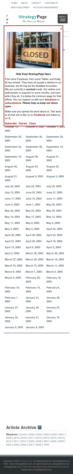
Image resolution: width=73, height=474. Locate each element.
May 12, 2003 (53, 217)
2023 (46, 434)
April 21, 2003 (13, 241)
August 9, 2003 (34, 176)
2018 (23, 437)
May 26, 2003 (12, 210)
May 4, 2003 (53, 223)
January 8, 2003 (35, 327)
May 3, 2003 (12, 229)
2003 (16, 444)
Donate (23, 123)
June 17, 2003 (13, 198)
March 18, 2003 (55, 259)
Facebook (39, 114)
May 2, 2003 (32, 229)
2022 (54, 434)
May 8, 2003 (32, 223)
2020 (9, 437)
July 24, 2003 (33, 186)
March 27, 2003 (13, 259)
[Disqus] (36, 375)
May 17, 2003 (33, 217)
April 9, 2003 (33, 247)
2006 (53, 441)
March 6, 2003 (54, 271)
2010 (23, 441)
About (24, 2)
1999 (46, 444)
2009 (31, 441)
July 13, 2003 (12, 192)
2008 (38, 441)
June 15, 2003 (34, 198)
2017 (31, 437)
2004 (9, 444)
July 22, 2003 (53, 186)
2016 (38, 437)
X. (9, 118)
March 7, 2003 (34, 271)
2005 (61, 441)
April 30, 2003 (54, 229)
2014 (53, 437)
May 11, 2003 (12, 223)
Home (14, 2)
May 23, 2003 (33, 210)
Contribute (51, 2)
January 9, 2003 (14, 327)
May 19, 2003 (12, 217)
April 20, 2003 (34, 241)
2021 (61, 434)
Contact (36, 2)
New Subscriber (20, 7)
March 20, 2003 (34, 259)
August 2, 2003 (55, 176)
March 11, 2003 (55, 265)
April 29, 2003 (13, 235)
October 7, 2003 (55, 127)
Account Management (45, 7)
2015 (46, 437)
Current (23, 434)
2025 (31, 434)
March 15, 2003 (34, 265)
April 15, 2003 (13, 247)
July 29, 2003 (12, 186)
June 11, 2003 (54, 198)
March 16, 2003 (13, 265)
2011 (16, 441)
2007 (46, 441)
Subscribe (11, 123)
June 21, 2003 (54, 192)
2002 (23, 444)
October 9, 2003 (35, 127)
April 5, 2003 (53, 247)
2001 (31, 444)
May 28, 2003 (53, 204)
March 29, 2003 (34, 253)
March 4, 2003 (13, 277)
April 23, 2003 (54, 235)
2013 (61, 437)
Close (32, 123)
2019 (16, 437)
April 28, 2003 (34, 235)
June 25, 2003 (34, 192)
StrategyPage (26, 460)
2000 (38, 444)
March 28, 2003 (55, 253)
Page (33, 18)
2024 (39, 434)
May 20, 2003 (53, 210)
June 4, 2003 (12, 204)
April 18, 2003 (54, 241)
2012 (9, 441)
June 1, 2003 (33, 204)
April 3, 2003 (12, 253)
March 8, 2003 (13, 271)
